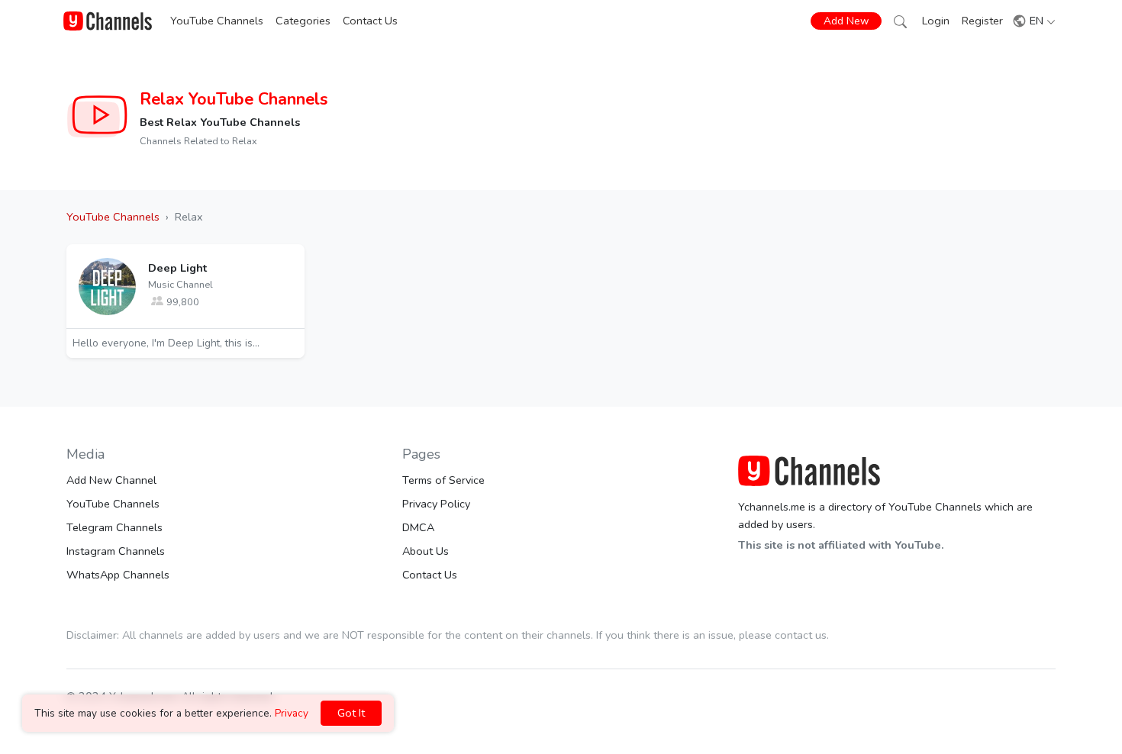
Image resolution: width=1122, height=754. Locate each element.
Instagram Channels (115, 551)
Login (936, 20)
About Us (425, 551)
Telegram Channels (114, 527)
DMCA (418, 527)
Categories (303, 20)
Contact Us (370, 20)
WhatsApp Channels (117, 574)
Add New (846, 21)
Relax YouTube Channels (233, 99)
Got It (351, 712)
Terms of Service (443, 480)
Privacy (291, 713)
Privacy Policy (436, 503)
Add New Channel (111, 480)
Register (982, 20)
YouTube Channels (216, 20)
